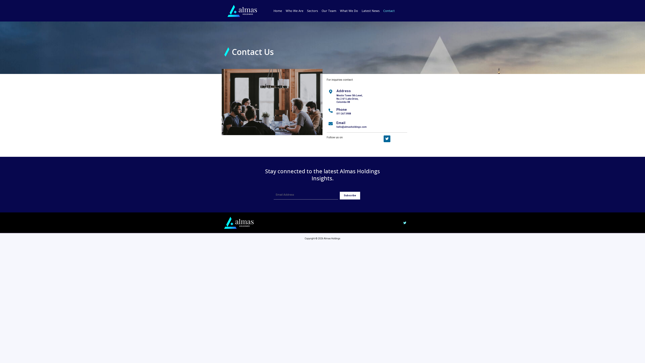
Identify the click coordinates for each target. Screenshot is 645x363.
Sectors (312, 11)
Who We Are (294, 11)
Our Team (329, 11)
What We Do (349, 11)
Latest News (371, 11)
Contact (389, 11)
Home (277, 11)
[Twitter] (387, 138)
